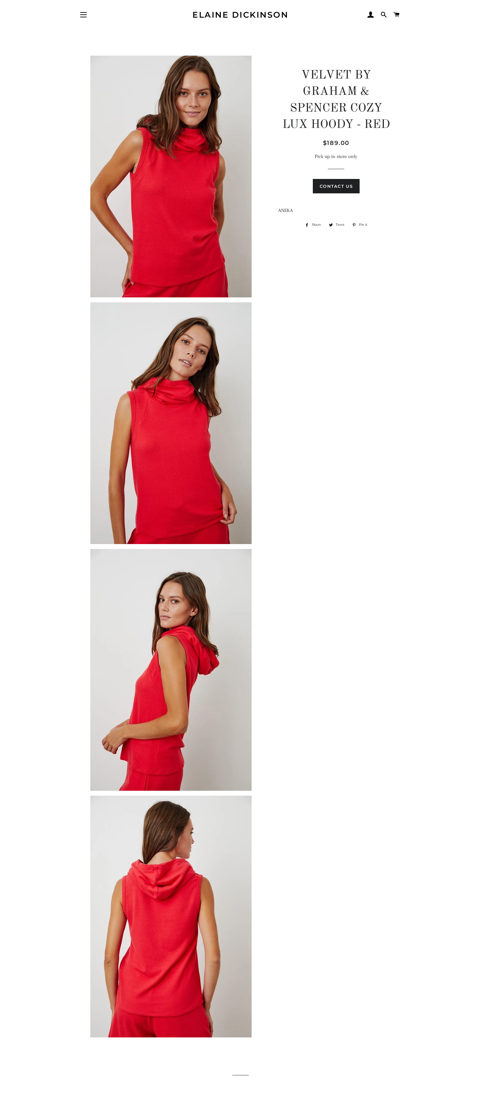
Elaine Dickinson (240, 15)
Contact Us (336, 186)
